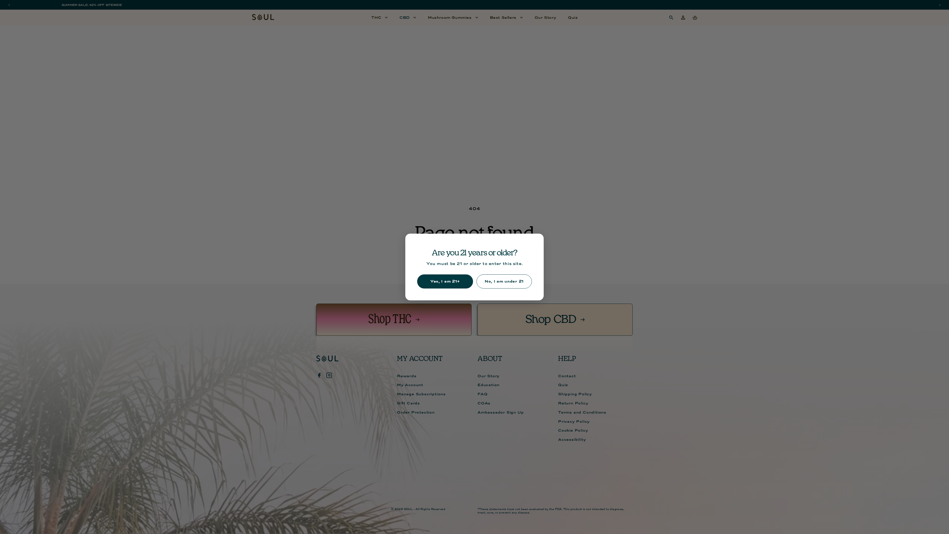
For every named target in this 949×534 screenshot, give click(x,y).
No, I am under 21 (504, 281)
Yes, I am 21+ (445, 281)
